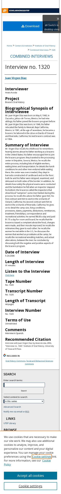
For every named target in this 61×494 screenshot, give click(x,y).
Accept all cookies (30, 475)
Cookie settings (41, 456)
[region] (30, 462)
